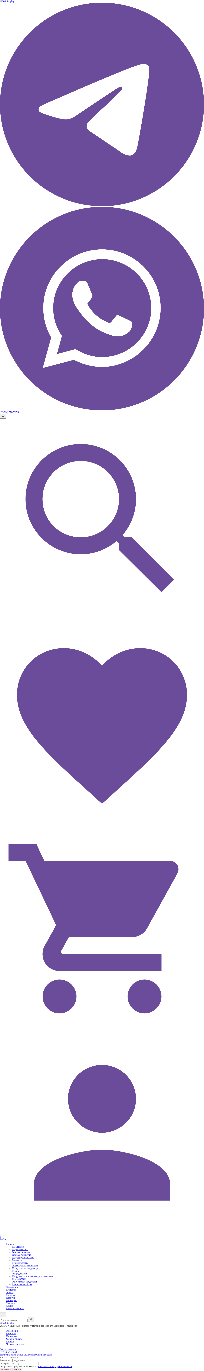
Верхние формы (20, 1263)
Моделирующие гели (23, 1257)
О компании (12, 1287)
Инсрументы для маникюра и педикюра (32, 1276)
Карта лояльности (15, 1308)
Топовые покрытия (22, 1252)
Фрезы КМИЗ (19, 1279)
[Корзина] (102, 1029)
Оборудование (19, 1273)
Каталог (10, 1244)
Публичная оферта (42, 1354)
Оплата (9, 1292)
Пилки (15, 1271)
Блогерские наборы (22, 1284)
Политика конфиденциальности (16, 1354)
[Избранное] (102, 825)
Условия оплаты (14, 1339)
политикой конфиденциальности (55, 1366)
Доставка (10, 1295)
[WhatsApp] (102, 409)
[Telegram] (102, 205)
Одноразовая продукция (24, 1281)
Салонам (10, 1303)
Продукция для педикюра (25, 1268)
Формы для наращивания (25, 1265)
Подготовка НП (20, 1249)
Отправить (6, 1369)
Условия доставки (15, 1344)
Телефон (5, 1363)
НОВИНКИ (18, 1247)
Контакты (11, 1289)
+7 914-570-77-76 (8, 1352)
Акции (9, 1306)
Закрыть (17, 1369)
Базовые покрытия (21, 1255)
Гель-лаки (17, 1260)
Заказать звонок (8, 1349)
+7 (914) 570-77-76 (9, 412)
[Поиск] (102, 621)
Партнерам (11, 1300)
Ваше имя (6, 1360)
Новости (10, 1297)
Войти (3, 1239)
